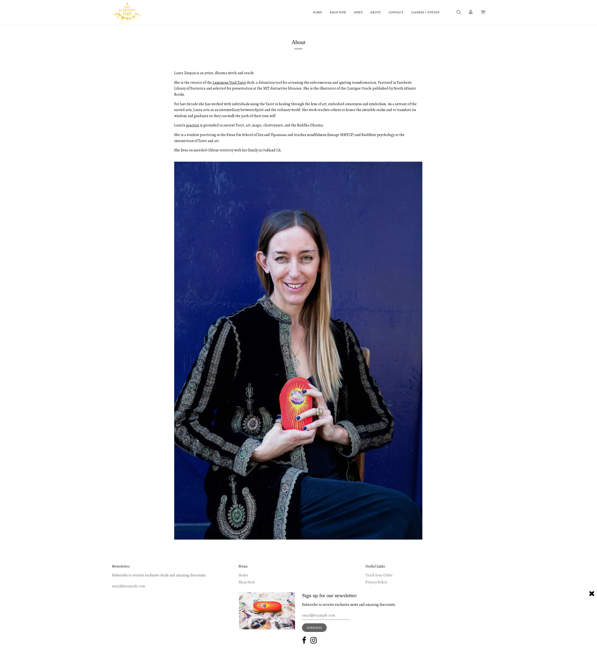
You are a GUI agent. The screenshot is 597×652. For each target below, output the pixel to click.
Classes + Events (425, 12)
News (358, 12)
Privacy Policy (376, 582)
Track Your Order (378, 575)
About (375, 12)
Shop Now (338, 12)
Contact (396, 12)
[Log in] (471, 12)
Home (317, 12)
